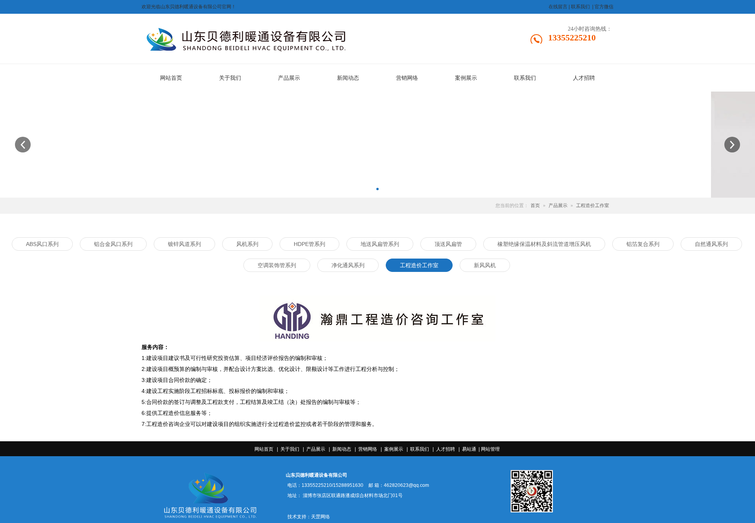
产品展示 (558, 205)
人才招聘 (445, 449)
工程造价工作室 (592, 205)
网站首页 (263, 449)
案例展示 (393, 449)
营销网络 (367, 449)
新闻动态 (341, 449)
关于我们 (289, 449)
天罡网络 (320, 516)
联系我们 (419, 449)
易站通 (471, 449)
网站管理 (490, 449)
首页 (535, 205)
